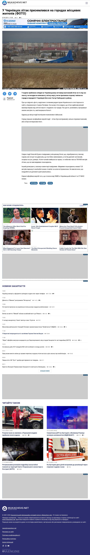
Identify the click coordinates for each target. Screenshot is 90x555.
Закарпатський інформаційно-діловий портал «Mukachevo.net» (31, 515)
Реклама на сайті (8, 532)
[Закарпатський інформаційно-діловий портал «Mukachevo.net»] (14, 3)
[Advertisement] (55, 139)
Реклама (45, 23)
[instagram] (6, 546)
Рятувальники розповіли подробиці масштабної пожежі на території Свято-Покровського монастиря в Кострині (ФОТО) (22, 467)
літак (50, 183)
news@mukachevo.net (9, 528)
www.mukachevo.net (8, 519)
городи (42, 183)
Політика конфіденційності (11, 535)
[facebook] (3, 546)
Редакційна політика (9, 539)
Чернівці (34, 183)
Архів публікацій (7, 542)
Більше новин (45, 371)
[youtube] (8, 546)
